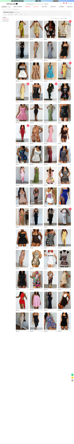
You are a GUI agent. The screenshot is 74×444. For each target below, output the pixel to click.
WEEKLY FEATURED (18, 6)
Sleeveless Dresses (6, 18)
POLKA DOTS (44, 6)
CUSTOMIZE (61, 6)
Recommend (65, 18)
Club (25, 14)
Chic (5, 14)
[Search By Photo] (46, 4)
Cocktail (21, 14)
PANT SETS (36, 6)
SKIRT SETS (53, 6)
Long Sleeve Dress (6, 21)
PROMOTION (27, 6)
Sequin (16, 14)
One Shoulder (10, 14)
